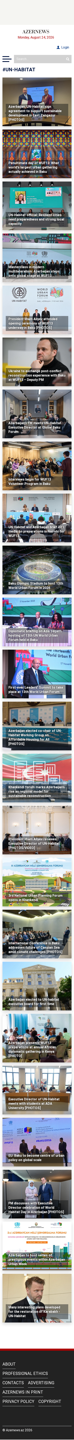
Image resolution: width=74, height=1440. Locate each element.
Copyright (49, 1401)
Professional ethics (25, 1373)
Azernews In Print (22, 1392)
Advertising (41, 1382)
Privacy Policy (18, 1401)
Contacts (13, 1382)
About (9, 1364)
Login (64, 47)
